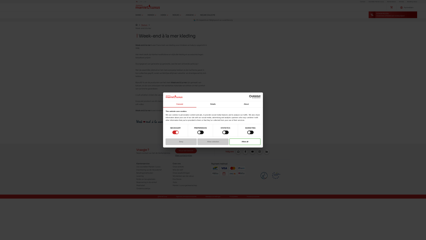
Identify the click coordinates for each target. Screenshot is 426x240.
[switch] (200, 132)
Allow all (245, 142)
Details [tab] (213, 104)
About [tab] (246, 104)
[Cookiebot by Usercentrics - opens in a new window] (250, 96)
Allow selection (213, 142)
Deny (181, 142)
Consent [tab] (179, 104)
